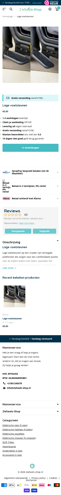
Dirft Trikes (8, 442)
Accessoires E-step (12, 455)
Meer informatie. (27, 223)
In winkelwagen (30, 147)
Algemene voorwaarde (16, 478)
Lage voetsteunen (12, 318)
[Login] (49, 9)
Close (11, 9)
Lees (8, 267)
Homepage (8, 16)
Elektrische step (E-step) (15, 425)
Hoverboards (9, 446)
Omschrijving (11, 242)
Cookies (53, 478)
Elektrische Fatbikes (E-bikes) (18, 429)
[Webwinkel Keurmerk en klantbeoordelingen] (50, 2)
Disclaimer (31, 480)
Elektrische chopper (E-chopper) (19, 438)
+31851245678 (14, 383)
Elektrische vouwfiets (13, 433)
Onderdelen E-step (12, 450)
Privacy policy (38, 478)
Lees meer (37, 2)
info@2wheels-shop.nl (19, 387)
